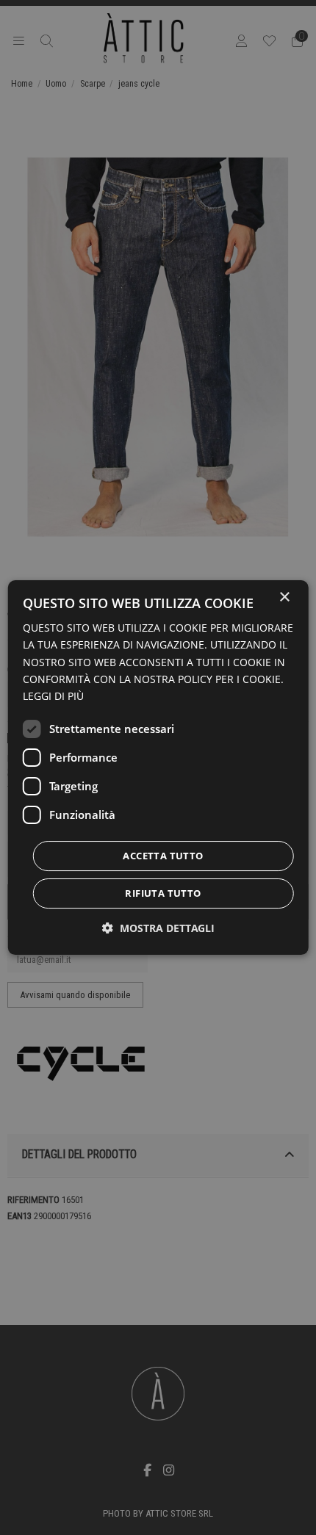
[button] (158, 928)
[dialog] (158, 767)
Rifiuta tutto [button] (163, 893)
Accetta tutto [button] (163, 855)
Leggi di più (53, 696)
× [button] (284, 597)
